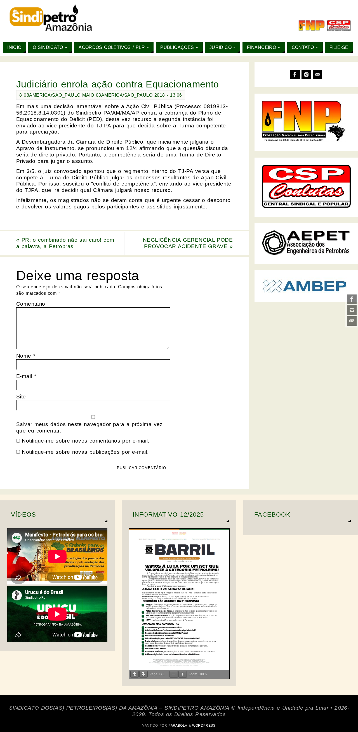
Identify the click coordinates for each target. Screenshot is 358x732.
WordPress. (204, 726)
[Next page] (143, 674)
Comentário (30, 304)
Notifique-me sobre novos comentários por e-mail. (85, 441)
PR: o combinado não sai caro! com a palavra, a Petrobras (65, 243)
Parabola (177, 726)
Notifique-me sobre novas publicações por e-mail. (85, 452)
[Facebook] (352, 299)
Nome (25, 356)
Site (21, 397)
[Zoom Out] (173, 674)
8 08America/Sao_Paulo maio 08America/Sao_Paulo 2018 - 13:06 (100, 95)
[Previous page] (134, 674)
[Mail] (352, 321)
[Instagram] (352, 310)
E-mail (26, 376)
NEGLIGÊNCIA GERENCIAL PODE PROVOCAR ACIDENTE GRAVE (188, 243)
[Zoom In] (182, 674)
